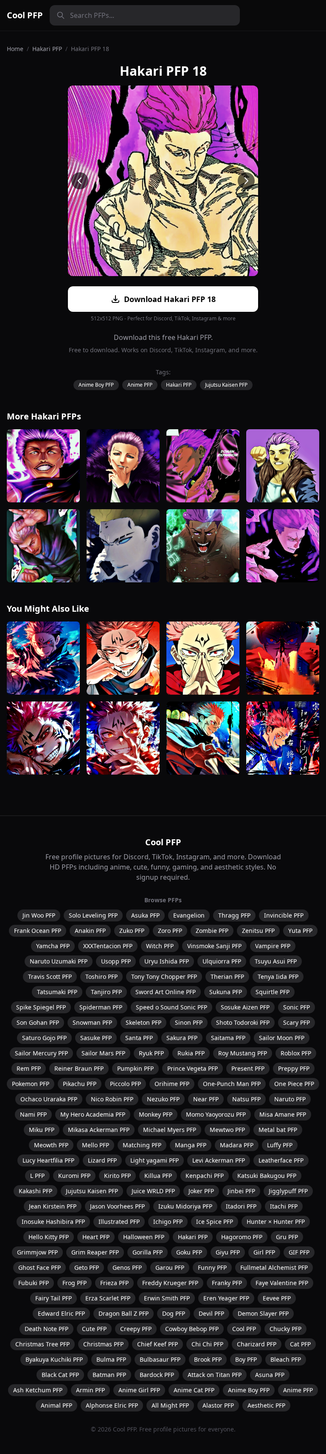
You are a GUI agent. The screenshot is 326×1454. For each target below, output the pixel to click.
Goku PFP (189, 1252)
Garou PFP (169, 1267)
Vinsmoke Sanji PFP (214, 946)
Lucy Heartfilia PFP (48, 1160)
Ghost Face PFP (39, 1267)
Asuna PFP (269, 1375)
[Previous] (79, 180)
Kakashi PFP (35, 1191)
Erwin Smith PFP (167, 1298)
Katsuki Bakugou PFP (266, 1176)
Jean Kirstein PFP (52, 1206)
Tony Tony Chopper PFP (164, 976)
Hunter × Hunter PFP (276, 1221)
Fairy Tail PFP (53, 1298)
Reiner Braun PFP (79, 1068)
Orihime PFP (172, 1084)
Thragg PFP (234, 915)
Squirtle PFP (272, 992)
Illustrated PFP (119, 1221)
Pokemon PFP (30, 1084)
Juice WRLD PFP (153, 1191)
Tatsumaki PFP (57, 992)
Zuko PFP (131, 931)
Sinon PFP (188, 1022)
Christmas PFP (103, 1344)
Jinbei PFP (241, 1191)
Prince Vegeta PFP (192, 1068)
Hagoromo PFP (241, 1237)
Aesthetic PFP (266, 1405)
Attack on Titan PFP (215, 1375)
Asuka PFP (145, 915)
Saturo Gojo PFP (44, 1038)
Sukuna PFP (225, 992)
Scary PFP (296, 1022)
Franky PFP (227, 1283)
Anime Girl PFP (139, 1390)
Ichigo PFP (168, 1221)
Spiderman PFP (100, 1007)
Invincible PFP (284, 915)
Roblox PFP (296, 1053)
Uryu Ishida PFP (166, 961)
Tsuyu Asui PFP (276, 961)
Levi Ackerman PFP (218, 1160)
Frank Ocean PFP (37, 931)
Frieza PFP (114, 1283)
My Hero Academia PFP (92, 1114)
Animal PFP (56, 1405)
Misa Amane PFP (282, 1114)
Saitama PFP (228, 1038)
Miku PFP (41, 1130)
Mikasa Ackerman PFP (98, 1130)
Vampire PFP (272, 946)
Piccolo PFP (125, 1084)
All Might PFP (170, 1405)
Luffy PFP (279, 1145)
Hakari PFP (47, 49)
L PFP (37, 1176)
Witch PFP (160, 946)
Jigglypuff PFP (288, 1191)
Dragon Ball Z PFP (123, 1313)
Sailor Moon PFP (281, 1038)
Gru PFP (287, 1237)
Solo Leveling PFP (93, 915)
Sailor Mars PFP (103, 1053)
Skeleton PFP (143, 1022)
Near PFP (206, 1099)
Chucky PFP (285, 1329)
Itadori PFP (241, 1206)
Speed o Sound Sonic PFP (171, 1007)
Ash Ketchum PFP (37, 1390)
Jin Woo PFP (38, 915)
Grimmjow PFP (37, 1252)
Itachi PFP (284, 1206)
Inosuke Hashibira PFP (53, 1221)
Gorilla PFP (147, 1252)
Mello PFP (95, 1145)
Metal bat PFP (278, 1130)
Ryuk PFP (151, 1053)
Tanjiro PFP (106, 992)
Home (15, 49)
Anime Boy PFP (96, 384)
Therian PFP (227, 976)
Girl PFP (264, 1252)
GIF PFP (299, 1252)
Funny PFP (212, 1267)
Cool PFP (25, 15)
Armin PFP (90, 1390)
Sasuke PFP (96, 1038)
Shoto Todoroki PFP (243, 1022)
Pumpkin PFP (135, 1068)
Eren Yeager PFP (226, 1298)
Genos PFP (127, 1267)
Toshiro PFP (101, 976)
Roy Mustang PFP (242, 1053)
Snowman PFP (92, 1022)
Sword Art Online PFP (165, 992)
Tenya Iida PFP (278, 976)
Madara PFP (236, 1145)
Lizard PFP (102, 1160)
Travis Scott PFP (50, 976)
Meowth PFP (51, 1145)
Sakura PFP (181, 1038)
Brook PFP (208, 1359)
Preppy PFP (293, 1068)
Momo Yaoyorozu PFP (216, 1114)
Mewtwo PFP (227, 1130)
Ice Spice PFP (214, 1221)
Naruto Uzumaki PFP (58, 961)
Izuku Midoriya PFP (185, 1206)
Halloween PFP (143, 1237)
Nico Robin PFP (112, 1099)
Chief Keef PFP (157, 1344)
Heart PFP (96, 1237)
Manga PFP (190, 1145)
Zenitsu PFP (258, 931)
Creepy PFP (136, 1329)
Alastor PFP (218, 1405)
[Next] (246, 180)
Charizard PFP (256, 1344)
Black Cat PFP (60, 1375)
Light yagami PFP (154, 1160)
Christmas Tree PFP (42, 1344)
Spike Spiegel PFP (41, 1007)
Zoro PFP (170, 931)
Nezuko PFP (163, 1099)
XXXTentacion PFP (107, 946)
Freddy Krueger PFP (170, 1283)
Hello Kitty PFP (48, 1237)
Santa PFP (139, 1038)
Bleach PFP (285, 1359)
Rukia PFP (191, 1053)
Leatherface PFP (281, 1160)
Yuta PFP (300, 931)
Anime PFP (139, 384)
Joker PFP (201, 1191)
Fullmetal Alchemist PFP (274, 1267)
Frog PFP (74, 1283)
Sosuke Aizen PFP (245, 1007)
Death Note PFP (46, 1329)
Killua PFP (158, 1176)
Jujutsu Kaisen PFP (226, 384)
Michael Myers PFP (169, 1130)
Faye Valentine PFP (282, 1283)
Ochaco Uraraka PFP (48, 1099)
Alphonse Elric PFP (112, 1405)
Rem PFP (29, 1068)
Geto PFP (86, 1267)
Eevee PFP (277, 1298)
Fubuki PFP (33, 1283)
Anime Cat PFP (194, 1390)
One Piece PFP (294, 1084)
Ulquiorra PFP (221, 961)
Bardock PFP (157, 1375)
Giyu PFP (228, 1252)
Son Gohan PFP (38, 1022)
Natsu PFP (246, 1099)
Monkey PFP (155, 1114)
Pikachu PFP (79, 1084)
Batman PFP (109, 1375)
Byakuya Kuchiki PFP (54, 1359)
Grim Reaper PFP (95, 1252)
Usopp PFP (116, 961)
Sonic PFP (296, 1007)
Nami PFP (33, 1114)
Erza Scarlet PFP (107, 1298)
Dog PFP (173, 1313)
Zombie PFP (212, 931)
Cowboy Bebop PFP (192, 1329)
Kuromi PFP (74, 1176)
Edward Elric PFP (61, 1313)
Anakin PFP (90, 931)
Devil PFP (211, 1313)
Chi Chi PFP (207, 1344)
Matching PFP (142, 1145)
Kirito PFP (117, 1176)
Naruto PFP (290, 1099)
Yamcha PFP (53, 946)
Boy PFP (246, 1359)
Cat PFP (300, 1344)
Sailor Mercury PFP (41, 1053)
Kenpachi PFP (204, 1176)
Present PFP (247, 1068)
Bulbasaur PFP (160, 1359)
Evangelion (189, 915)
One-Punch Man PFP (232, 1084)
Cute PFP (94, 1329)
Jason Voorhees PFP (117, 1206)
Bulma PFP (111, 1359)
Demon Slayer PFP (263, 1313)
